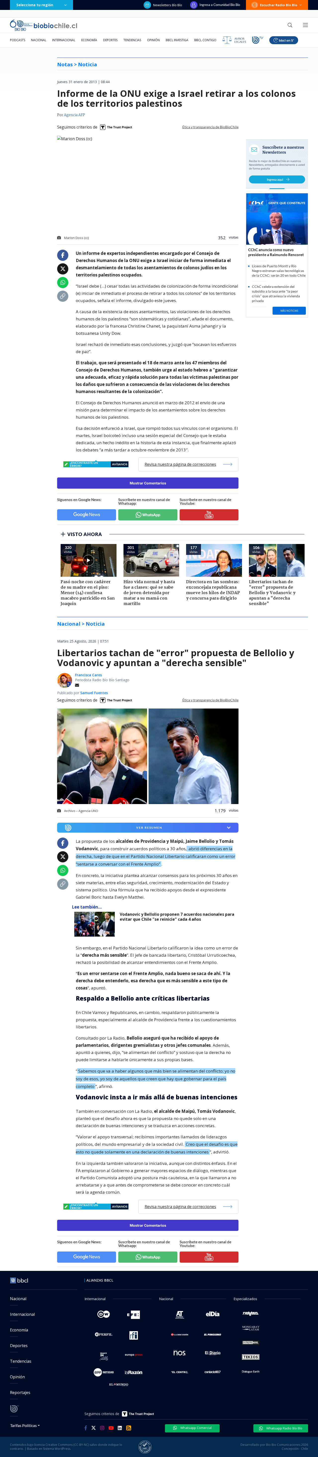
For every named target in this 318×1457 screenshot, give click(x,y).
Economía (89, 40)
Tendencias (132, 40)
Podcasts (17, 40)
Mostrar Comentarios (148, 483)
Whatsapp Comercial (196, 1427)
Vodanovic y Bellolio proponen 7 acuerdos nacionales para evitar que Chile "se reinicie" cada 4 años (177, 917)
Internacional (63, 40)
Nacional (38, 40)
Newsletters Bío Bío (167, 5)
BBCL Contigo (205, 40)
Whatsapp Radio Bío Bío (284, 1428)
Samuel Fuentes (94, 692)
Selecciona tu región (34, 4)
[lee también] (95, 924)
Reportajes (20, 1392)
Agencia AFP (74, 115)
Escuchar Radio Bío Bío (278, 5)
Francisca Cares (88, 675)
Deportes (110, 40)
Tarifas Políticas (23, 1425)
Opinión (153, 40)
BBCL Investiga (177, 40)
